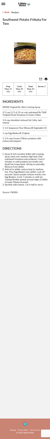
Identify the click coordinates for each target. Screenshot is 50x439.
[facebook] (25, 425)
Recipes (15, 12)
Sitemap (13, 430)
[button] (39, 80)
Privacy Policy (23, 430)
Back (6, 12)
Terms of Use (35, 430)
